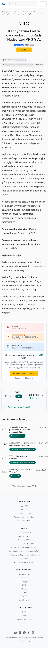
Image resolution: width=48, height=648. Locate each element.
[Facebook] (24, 632)
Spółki (15, 12)
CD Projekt (24, 581)
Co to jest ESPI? (24, 540)
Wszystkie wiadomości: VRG (24, 486)
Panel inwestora (24, 521)
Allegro (24, 589)
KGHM (24, 592)
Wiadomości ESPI (30, 12)
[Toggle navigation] (43, 3)
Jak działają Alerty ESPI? (24, 544)
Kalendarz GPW (24, 536)
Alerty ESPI (24, 506)
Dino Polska (24, 600)
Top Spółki (24, 509)
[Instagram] (33, 632)
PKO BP (24, 596)
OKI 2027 (24, 558)
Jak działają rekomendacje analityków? (24, 551)
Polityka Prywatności (24, 619)
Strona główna (6, 12)
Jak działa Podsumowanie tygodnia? (24, 547)
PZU (24, 585)
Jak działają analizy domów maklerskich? (24, 555)
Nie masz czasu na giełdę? (24, 562)
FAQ (24, 612)
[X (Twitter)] (20, 632)
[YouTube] (15, 632)
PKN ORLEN (24, 574)
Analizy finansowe (24, 513)
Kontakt (24, 615)
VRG (20, 12)
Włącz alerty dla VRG (25, 373)
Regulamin (24, 623)
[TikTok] (29, 632)
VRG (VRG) (23, 49)
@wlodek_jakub (27, 641)
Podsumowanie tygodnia (24, 517)
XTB (24, 578)
